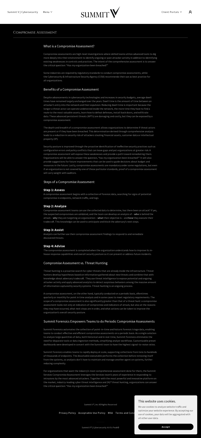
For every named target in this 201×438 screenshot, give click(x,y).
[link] (100, 11)
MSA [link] (110, 412)
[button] (48, 12)
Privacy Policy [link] (67, 412)
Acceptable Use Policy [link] (91, 412)
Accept (166, 426)
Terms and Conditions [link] (128, 412)
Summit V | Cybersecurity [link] (23, 12)
